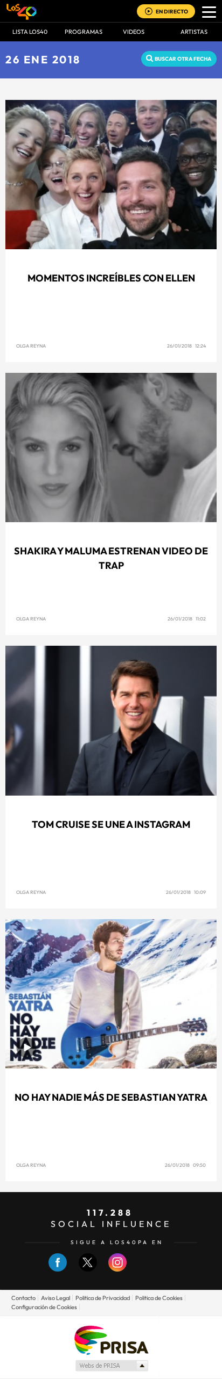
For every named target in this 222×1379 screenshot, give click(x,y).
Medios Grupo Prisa (111, 1365)
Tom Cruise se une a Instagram (111, 824)
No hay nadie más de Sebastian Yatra (111, 1097)
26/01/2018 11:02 (187, 619)
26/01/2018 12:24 (186, 346)
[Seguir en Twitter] (88, 1269)
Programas (83, 31)
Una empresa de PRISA (111, 1339)
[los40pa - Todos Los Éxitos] (21, 11)
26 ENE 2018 (43, 59)
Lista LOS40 (29, 31)
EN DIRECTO (172, 11)
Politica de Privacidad (102, 1298)
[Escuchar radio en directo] (148, 12)
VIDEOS (133, 31)
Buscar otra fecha (183, 58)
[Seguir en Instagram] (117, 1269)
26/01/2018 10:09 (186, 892)
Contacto (23, 1298)
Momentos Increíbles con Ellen (111, 278)
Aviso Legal (55, 1298)
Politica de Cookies (159, 1298)
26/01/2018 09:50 (185, 1165)
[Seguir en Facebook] (57, 1269)
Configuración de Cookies (44, 1307)
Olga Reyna (31, 346)
